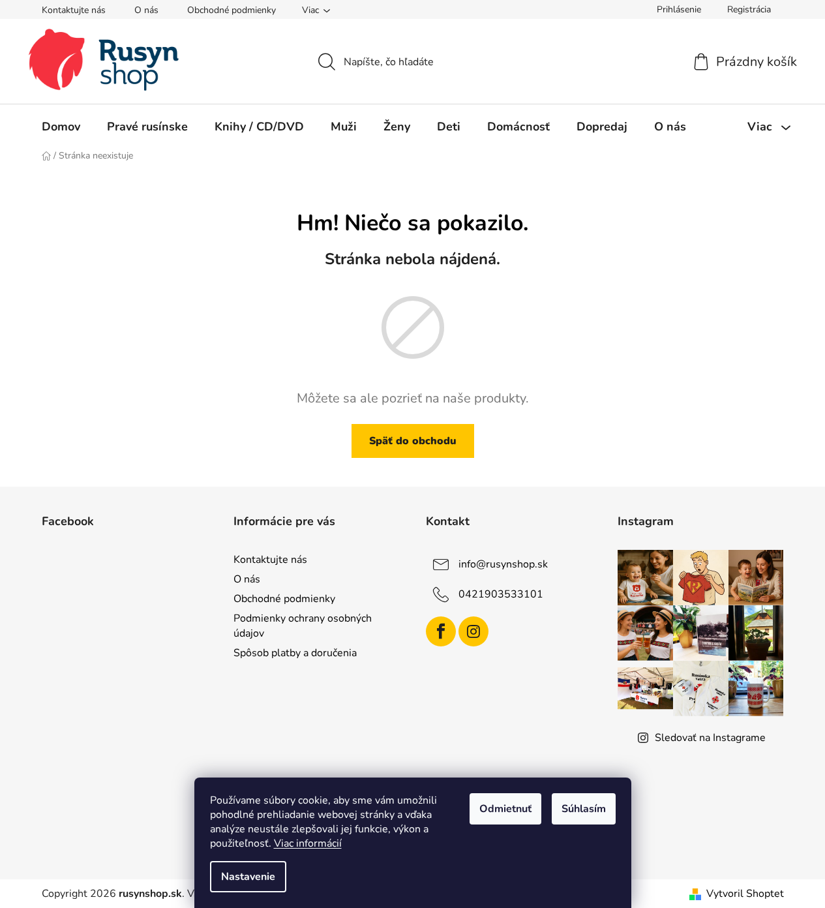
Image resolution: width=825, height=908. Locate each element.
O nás (146, 10)
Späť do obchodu (413, 441)
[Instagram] (473, 631)
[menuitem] (61, 126)
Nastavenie (248, 877)
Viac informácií (308, 843)
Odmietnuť (505, 809)
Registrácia (749, 9)
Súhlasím (584, 809)
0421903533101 (500, 594)
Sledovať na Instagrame (710, 738)
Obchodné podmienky (231, 10)
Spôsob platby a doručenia (295, 653)
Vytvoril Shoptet (745, 893)
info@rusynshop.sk (503, 564)
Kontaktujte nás (74, 10)
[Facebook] (441, 631)
